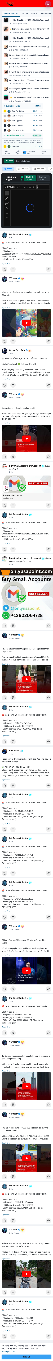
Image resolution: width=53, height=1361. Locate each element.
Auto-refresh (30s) (30, 152)
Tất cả (9, 169)
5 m (10, 238)
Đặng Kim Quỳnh (18, 130)
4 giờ (11, 754)
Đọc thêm (6, 263)
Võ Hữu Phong (17, 116)
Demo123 (15, 146)
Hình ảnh (40, 169)
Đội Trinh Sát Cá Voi (18, 234)
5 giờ (11, 842)
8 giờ (11, 1117)
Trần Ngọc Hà (17, 121)
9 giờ (11, 1305)
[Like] (26, 270)
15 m (11, 282)
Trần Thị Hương (18, 111)
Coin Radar (14, 750)
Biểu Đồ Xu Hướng (30, 178)
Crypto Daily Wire (17, 350)
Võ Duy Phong (17, 125)
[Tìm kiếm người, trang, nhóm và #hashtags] (48, 4)
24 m (11, 354)
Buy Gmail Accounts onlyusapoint (25, 466)
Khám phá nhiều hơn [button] (10, 1351)
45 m (11, 398)
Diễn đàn (18, 152)
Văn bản (24, 169)
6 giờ (11, 886)
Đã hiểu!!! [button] (26, 1357)
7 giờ (11, 930)
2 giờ (11, 472)
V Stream (13, 278)
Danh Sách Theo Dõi (43, 178)
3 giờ (11, 710)
